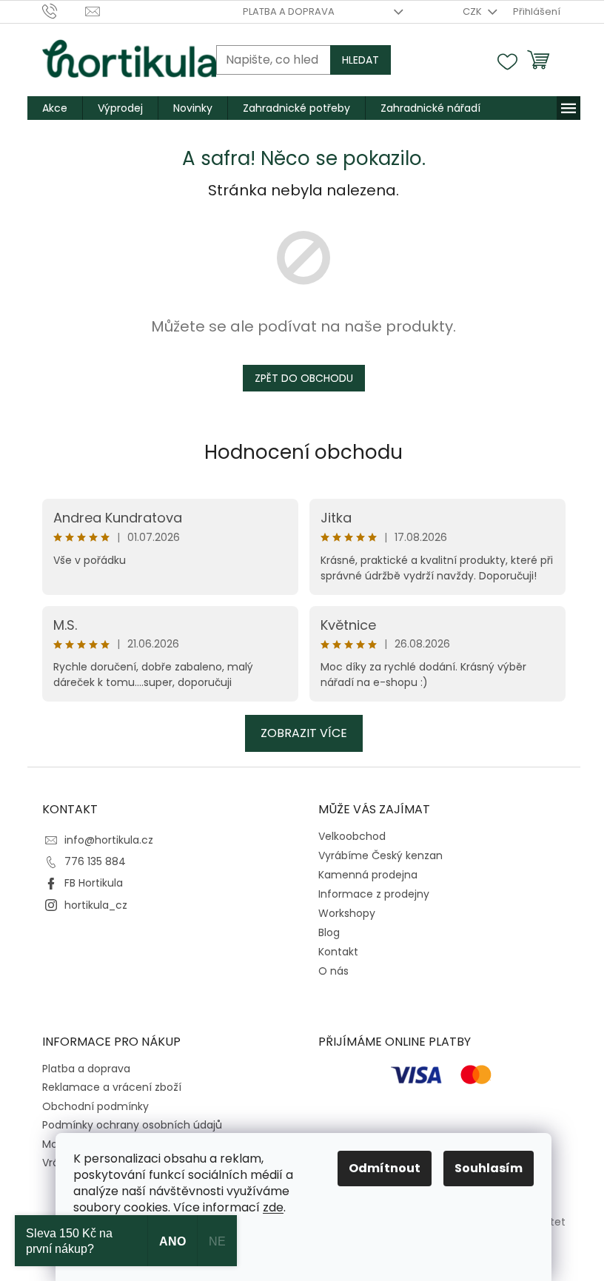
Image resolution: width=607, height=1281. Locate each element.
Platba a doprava (289, 11)
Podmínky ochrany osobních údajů (132, 1124)
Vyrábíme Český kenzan (380, 855)
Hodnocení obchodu (303, 452)
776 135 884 (95, 861)
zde (273, 1207)
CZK (473, 11)
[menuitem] (54, 108)
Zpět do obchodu (304, 378)
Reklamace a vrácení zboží (111, 1087)
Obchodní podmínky (95, 1106)
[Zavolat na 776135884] (64, 11)
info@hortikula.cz (108, 840)
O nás (333, 971)
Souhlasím (489, 1168)
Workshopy (346, 913)
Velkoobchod (352, 836)
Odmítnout (384, 1168)
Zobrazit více (304, 733)
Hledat (360, 60)
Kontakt (338, 952)
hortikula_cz (95, 905)
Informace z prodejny (373, 894)
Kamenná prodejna (367, 875)
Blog (329, 932)
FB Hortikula (93, 882)
